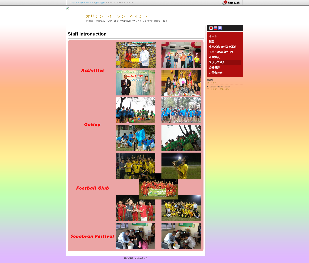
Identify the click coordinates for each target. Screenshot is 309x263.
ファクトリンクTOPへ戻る (81, 2)
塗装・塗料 (100, 2)
